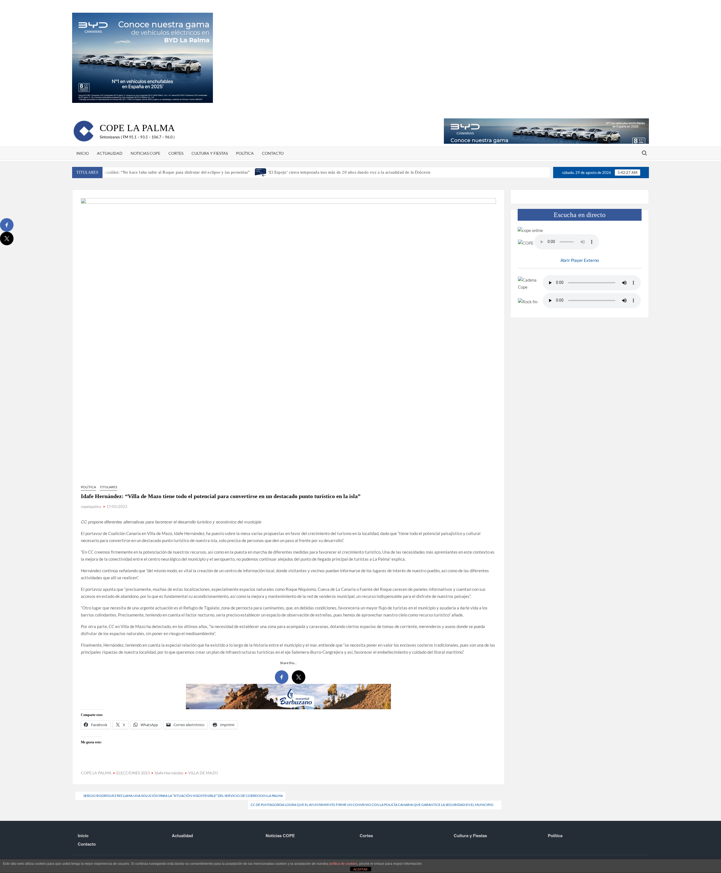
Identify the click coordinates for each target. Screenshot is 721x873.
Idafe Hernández (169, 772)
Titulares (108, 487)
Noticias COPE (145, 153)
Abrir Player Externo (579, 260)
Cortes (175, 153)
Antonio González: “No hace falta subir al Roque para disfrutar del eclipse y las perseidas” (167, 172)
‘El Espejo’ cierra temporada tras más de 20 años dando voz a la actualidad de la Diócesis (349, 172)
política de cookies (343, 864)
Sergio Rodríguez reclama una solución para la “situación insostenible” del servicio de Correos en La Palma (183, 796)
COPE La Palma (137, 128)
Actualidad (110, 153)
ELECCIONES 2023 (133, 772)
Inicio (82, 153)
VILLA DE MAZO (203, 772)
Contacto (273, 153)
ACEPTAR (360, 869)
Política (245, 153)
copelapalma (91, 506)
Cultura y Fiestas (210, 153)
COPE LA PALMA (96, 772)
